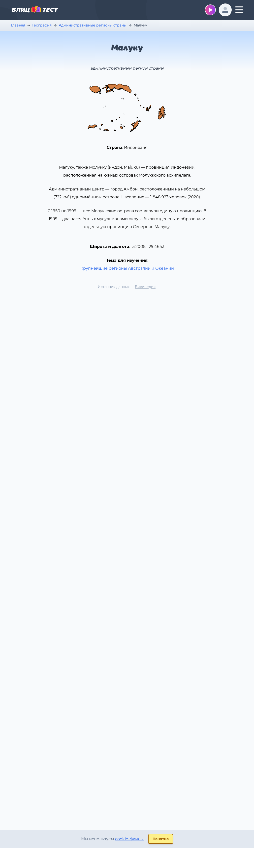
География (42, 25)
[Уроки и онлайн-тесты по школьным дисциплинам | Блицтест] (35, 10)
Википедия (145, 287)
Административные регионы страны (93, 25)
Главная (18, 25)
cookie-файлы (129, 839)
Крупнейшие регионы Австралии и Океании (127, 268)
